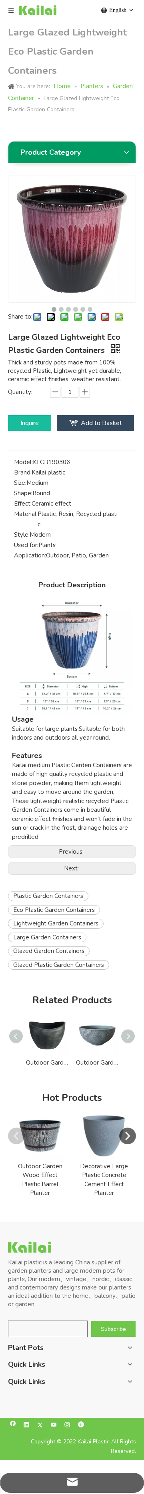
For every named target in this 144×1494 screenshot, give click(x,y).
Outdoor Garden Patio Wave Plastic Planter (47, 1063)
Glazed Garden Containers (48, 951)
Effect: (23, 504)
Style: (22, 535)
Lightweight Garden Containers (55, 923)
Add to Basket (101, 423)
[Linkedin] (27, 1426)
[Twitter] (40, 1426)
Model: (23, 462)
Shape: (23, 493)
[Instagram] (67, 1426)
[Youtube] (54, 1426)
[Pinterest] (81, 1426)
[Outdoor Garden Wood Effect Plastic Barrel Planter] (40, 1136)
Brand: (23, 472)
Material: (26, 514)
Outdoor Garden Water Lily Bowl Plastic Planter (97, 1063)
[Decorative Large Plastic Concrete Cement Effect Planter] (104, 1136)
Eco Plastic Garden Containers (54, 910)
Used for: (26, 545)
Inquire (29, 423)
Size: (20, 483)
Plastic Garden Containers (48, 896)
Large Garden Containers (47, 937)
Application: (30, 555)
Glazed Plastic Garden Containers (58, 965)
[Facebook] (13, 1426)
